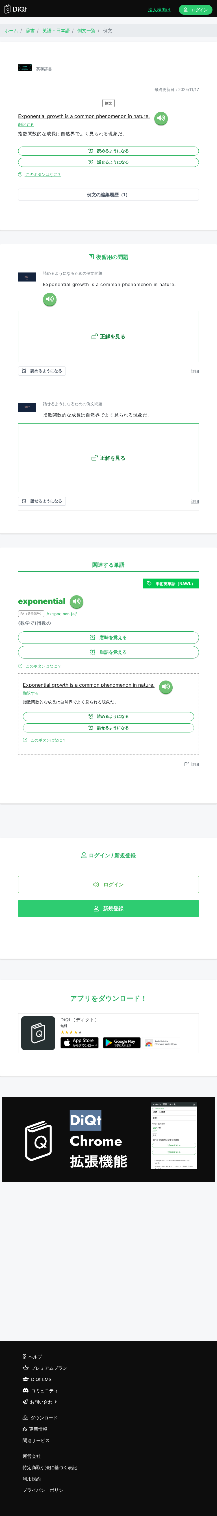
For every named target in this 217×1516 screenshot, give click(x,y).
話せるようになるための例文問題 (72, 403)
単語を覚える (113, 652)
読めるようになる (113, 151)
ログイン (200, 9)
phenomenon (112, 116)
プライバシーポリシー (45, 1490)
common (85, 116)
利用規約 (32, 1479)
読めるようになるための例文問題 (72, 273)
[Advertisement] (108, 1262)
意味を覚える (113, 637)
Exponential (32, 116)
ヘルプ (35, 1357)
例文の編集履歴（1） (108, 194)
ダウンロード (44, 1418)
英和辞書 (44, 68)
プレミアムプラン (49, 1368)
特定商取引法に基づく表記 (50, 1467)
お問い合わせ (43, 1402)
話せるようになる (113, 162)
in (130, 116)
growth (56, 116)
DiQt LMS (41, 1379)
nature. (141, 116)
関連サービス (36, 1440)
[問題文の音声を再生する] (50, 299)
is (67, 116)
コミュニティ (44, 1390)
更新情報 (38, 1429)
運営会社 (32, 1456)
